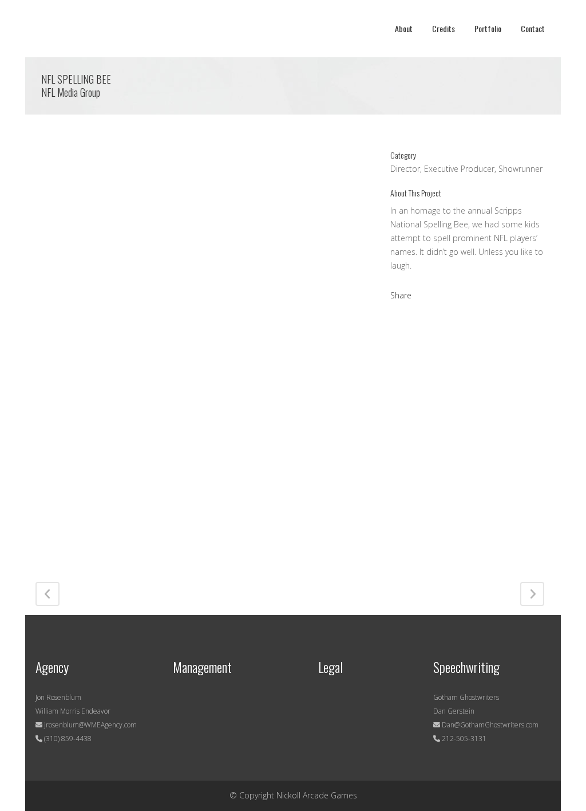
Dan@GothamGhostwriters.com (490, 725)
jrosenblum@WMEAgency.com (89, 725)
